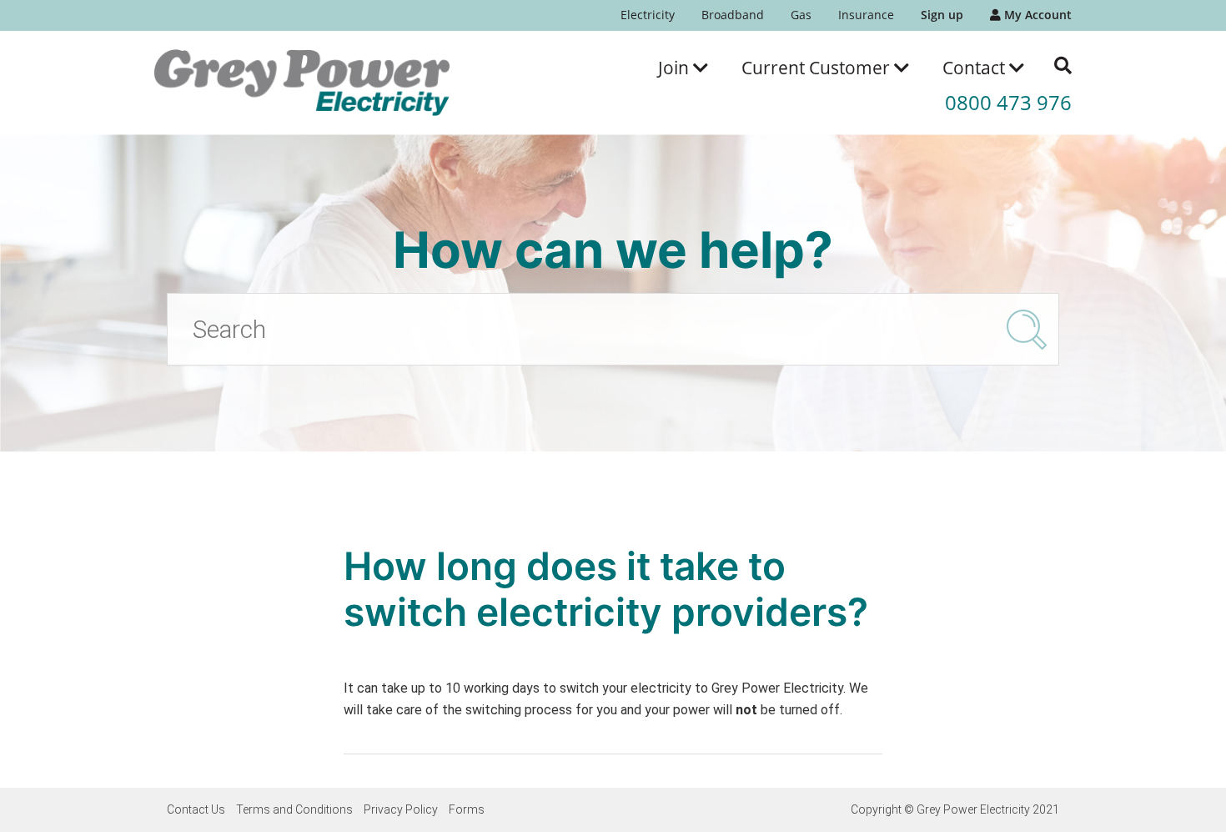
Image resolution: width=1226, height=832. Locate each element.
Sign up (942, 15)
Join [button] (675, 67)
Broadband (732, 15)
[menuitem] (647, 15)
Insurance (866, 15)
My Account (1036, 15)
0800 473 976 (1008, 102)
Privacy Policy (401, 809)
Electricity (648, 15)
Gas (801, 15)
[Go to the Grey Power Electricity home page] (302, 82)
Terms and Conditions (294, 809)
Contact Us (196, 809)
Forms (467, 809)
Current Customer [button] (817, 67)
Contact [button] (975, 67)
